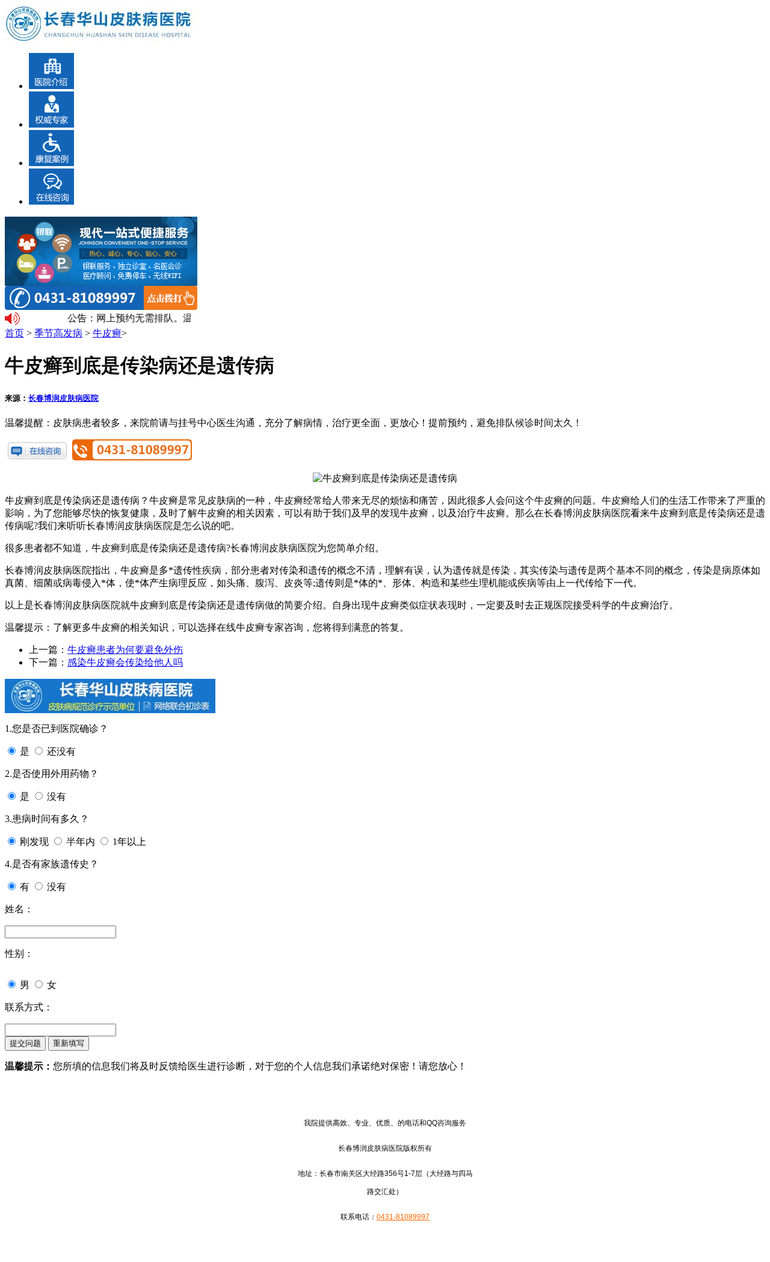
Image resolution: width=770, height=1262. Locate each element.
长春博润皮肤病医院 (63, 398)
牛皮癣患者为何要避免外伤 (125, 650)
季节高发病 (58, 333)
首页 (14, 333)
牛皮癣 (107, 333)
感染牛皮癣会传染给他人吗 (125, 662)
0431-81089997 (403, 1217)
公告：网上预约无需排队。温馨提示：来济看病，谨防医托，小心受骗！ (126, 318)
